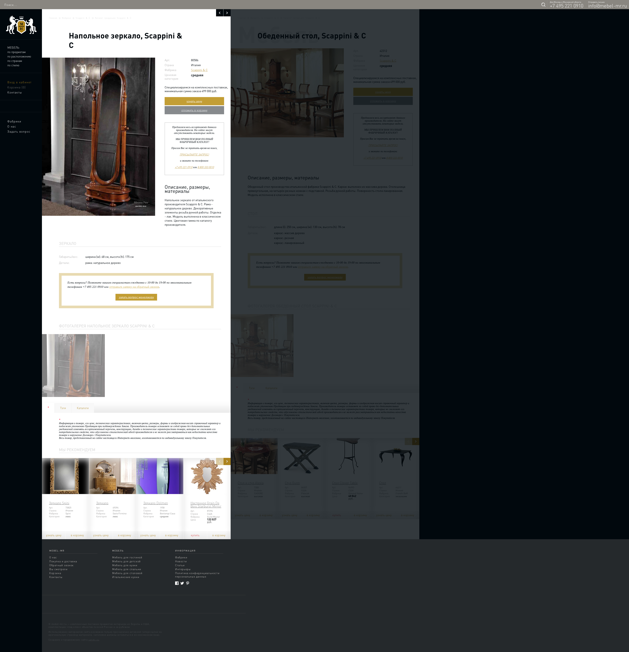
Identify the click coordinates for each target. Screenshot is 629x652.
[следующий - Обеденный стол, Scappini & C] (227, 12)
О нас (11, 126)
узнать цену (194, 101)
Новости (181, 561)
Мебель (13, 47)
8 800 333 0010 (206, 167)
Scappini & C (83, 18)
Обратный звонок (61, 565)
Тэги (63, 408)
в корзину (77, 535)
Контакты (14, 92)
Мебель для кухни (124, 565)
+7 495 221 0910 (566, 5)
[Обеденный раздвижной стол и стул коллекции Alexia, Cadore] (254, 456)
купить (195, 535)
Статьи (180, 565)
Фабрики (14, 121)
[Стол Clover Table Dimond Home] (348, 456)
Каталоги (83, 408)
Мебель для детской (126, 561)
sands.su (93, 639)
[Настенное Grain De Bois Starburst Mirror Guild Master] (206, 476)
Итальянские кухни (125, 577)
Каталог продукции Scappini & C (113, 18)
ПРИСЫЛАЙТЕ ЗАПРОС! (194, 154)
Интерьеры (183, 569)
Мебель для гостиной (127, 557)
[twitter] (182, 583)
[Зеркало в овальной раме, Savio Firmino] (112, 476)
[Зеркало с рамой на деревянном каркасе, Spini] (65, 476)
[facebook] (177, 583)
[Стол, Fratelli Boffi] (395, 456)
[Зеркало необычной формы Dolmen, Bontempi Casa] (159, 476)
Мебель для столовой (127, 573)
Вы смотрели (58, 569)
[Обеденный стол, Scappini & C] (262, 345)
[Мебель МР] (21, 25)
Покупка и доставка (63, 561)
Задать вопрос (18, 131)
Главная (53, 18)
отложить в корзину (194, 110)
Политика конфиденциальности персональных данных (197, 574)
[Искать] (543, 4)
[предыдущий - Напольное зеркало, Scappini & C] (219, 12)
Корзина (16, 87)
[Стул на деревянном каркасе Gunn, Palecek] (301, 456)
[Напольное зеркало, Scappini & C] (73, 365)
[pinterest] (187, 583)
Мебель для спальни (126, 569)
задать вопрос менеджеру (136, 297)
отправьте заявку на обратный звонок (134, 286)
